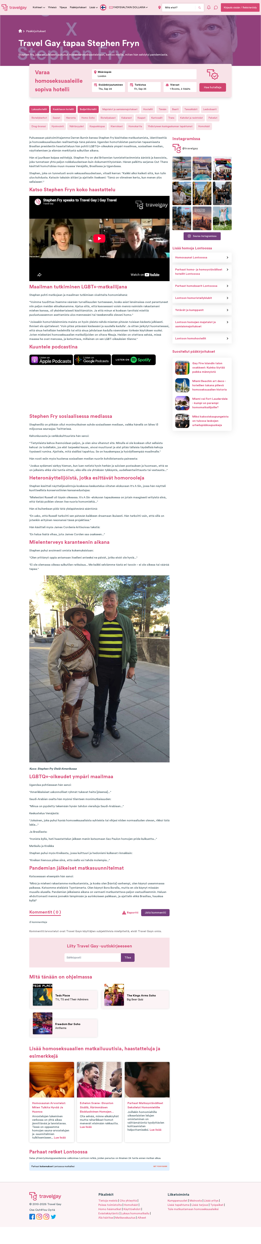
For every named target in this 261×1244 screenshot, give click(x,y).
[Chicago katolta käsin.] (181, 218)
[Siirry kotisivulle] (14, 7)
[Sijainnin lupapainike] (159, 7)
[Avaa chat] (216, 7)
